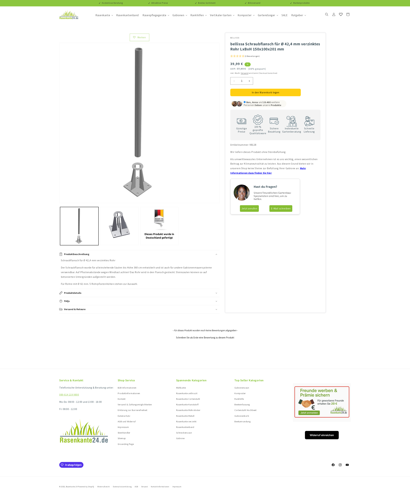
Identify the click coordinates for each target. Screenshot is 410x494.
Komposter (240, 393)
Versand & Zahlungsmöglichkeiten (135, 404)
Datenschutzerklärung (122, 487)
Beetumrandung (242, 421)
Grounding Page (126, 444)
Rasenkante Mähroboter (188, 410)
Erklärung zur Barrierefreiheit (132, 410)
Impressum (123, 427)
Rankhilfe (239, 398)
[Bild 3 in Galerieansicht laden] (159, 226)
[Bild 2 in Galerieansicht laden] (119, 226)
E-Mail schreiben (281, 208)
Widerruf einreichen (322, 435)
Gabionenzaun (241, 387)
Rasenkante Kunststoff (187, 404)
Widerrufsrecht (103, 487)
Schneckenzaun (184, 432)
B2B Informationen (127, 387)
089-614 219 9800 (69, 394)
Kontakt (122, 398)
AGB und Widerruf (127, 421)
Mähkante (181, 387)
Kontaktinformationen (160, 487)
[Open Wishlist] (340, 14)
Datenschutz (124, 415)
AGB (136, 487)
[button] (104, 15)
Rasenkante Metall (185, 415)
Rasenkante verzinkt (186, 421)
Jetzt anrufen (249, 208)
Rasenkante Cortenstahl (188, 398)
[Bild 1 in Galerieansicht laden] (79, 226)
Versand (244, 73)
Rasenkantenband (185, 427)
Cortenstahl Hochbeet (245, 410)
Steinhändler (124, 432)
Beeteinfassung (242, 404)
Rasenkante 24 (72, 487)
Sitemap (122, 438)
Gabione (180, 438)
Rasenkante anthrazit (186, 393)
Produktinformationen (129, 393)
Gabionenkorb (241, 415)
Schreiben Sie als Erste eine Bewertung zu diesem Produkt (205, 337)
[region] (139, 272)
